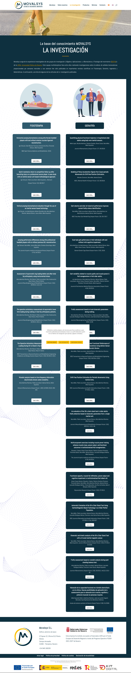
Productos (86, 5)
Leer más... (36, 161)
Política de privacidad (53, 656)
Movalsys (52, 5)
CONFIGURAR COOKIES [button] (76, 342)
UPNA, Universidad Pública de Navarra (29, 65)
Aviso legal (40, 656)
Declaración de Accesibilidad (85, 656)
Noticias (94, 5)
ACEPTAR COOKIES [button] (51, 342)
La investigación (75, 5)
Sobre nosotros (62, 5)
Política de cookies (68, 656)
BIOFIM (113, 62)
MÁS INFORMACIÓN (63, 342)
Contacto (102, 5)
